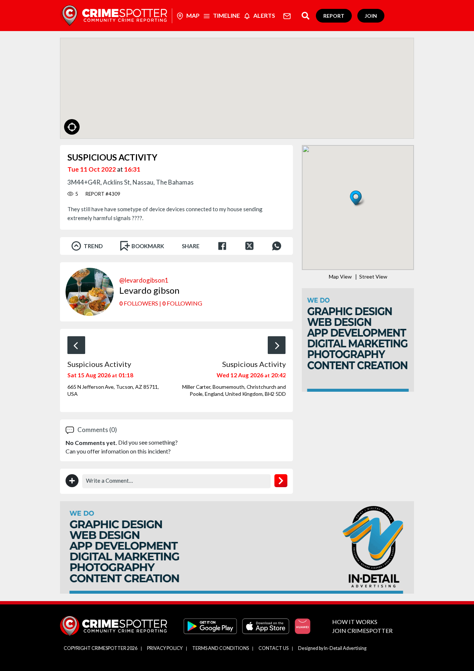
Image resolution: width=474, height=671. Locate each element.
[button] (358, 199)
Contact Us (273, 648)
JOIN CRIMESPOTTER (362, 630)
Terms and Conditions (220, 648)
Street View (373, 276)
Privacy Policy (165, 648)
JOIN (371, 16)
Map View (340, 276)
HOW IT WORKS (354, 621)
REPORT (333, 16)
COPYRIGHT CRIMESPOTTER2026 (100, 648)
